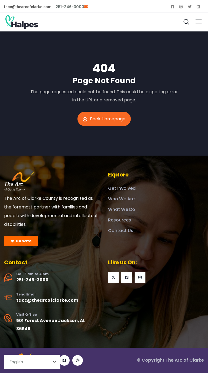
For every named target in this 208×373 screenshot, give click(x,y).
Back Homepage (107, 119)
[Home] (19, 181)
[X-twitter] (113, 277)
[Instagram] (140, 277)
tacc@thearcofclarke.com (47, 300)
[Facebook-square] (126, 277)
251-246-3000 (32, 280)
